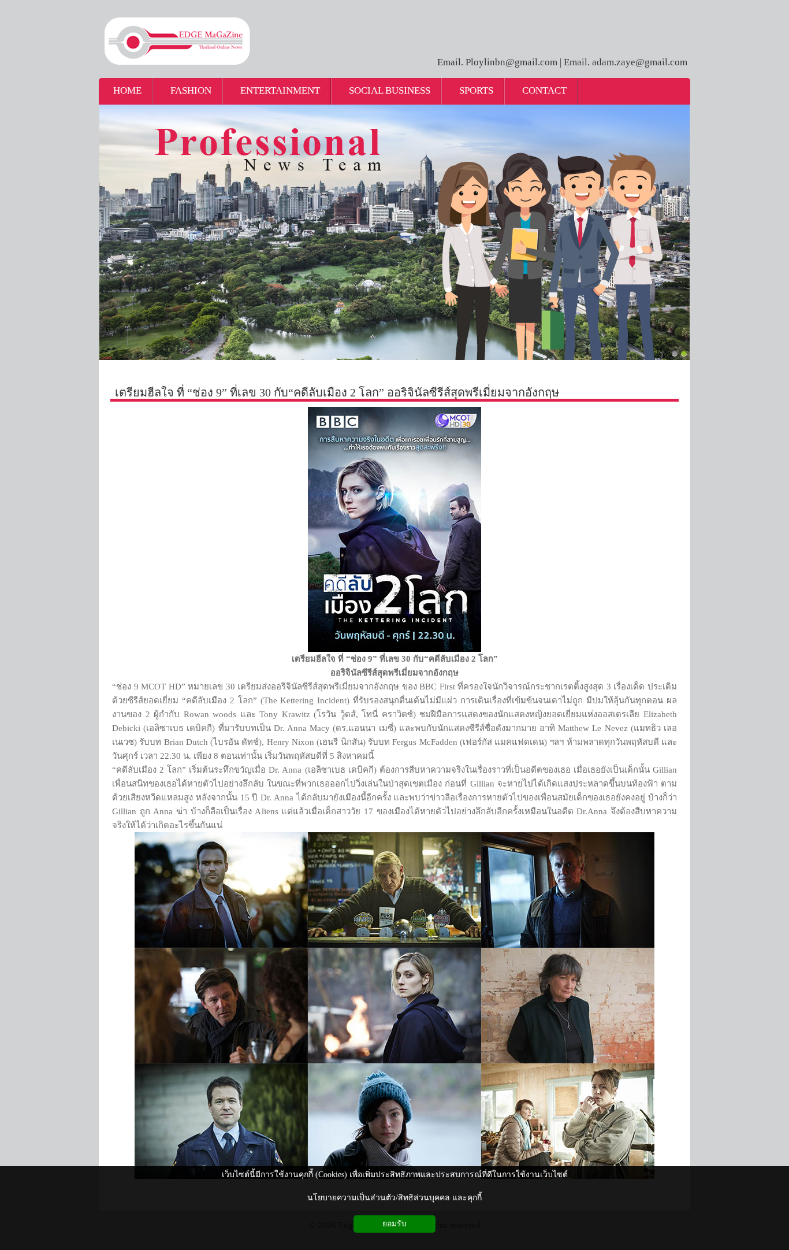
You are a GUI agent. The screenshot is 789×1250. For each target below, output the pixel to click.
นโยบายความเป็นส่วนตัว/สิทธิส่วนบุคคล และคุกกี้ (394, 1197)
